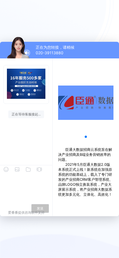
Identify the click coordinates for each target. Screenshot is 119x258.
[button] (86, 137)
